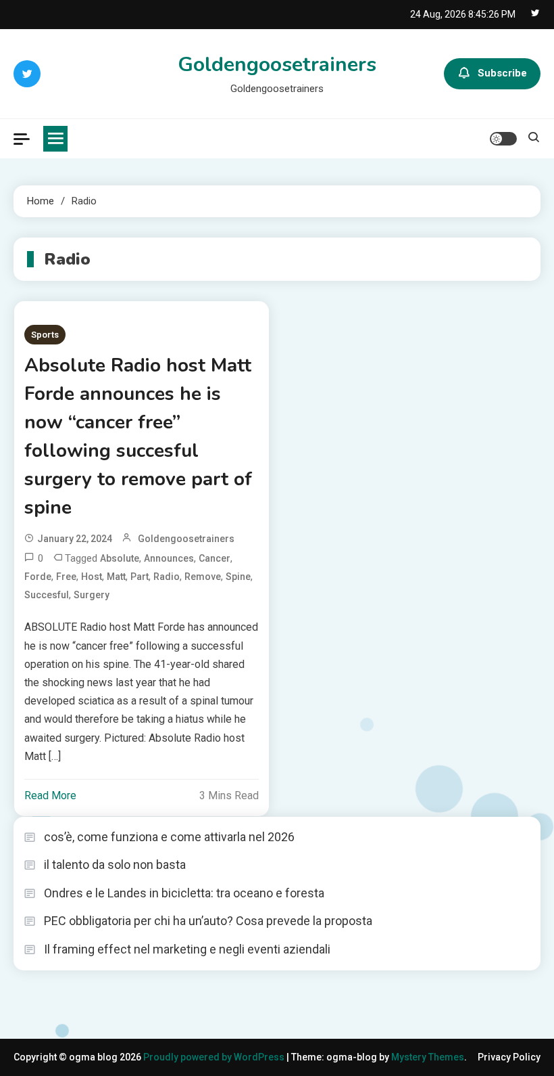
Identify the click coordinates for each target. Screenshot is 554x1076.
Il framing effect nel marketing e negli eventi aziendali (187, 949)
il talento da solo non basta (115, 864)
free (66, 576)
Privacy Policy (509, 1057)
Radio (166, 576)
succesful (46, 594)
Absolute (119, 558)
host (91, 576)
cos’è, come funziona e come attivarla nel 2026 (169, 837)
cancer (214, 558)
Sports (45, 335)
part (139, 576)
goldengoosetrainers (186, 538)
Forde (37, 576)
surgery (91, 594)
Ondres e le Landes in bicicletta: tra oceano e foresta (184, 893)
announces (169, 558)
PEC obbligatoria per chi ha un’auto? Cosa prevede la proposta (208, 921)
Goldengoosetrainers (277, 65)
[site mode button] (503, 138)
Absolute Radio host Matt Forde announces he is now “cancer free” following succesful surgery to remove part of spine (138, 436)
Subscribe (502, 73)
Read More (50, 795)
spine (238, 576)
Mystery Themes (427, 1057)
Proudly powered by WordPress (214, 1057)
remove (202, 576)
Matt (116, 576)
